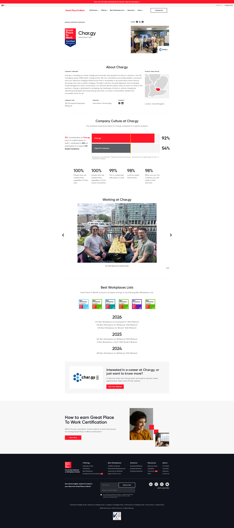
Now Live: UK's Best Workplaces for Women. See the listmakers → (117, 2)
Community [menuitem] (152, 471)
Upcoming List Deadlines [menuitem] (115, 471)
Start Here (73, 438)
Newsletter (229, 5)
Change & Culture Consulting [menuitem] (93, 473)
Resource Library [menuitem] (152, 466)
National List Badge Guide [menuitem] (96, 505)
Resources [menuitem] (152, 463)
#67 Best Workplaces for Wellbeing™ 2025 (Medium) (117, 339)
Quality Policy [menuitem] (160, 505)
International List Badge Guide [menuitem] (134, 505)
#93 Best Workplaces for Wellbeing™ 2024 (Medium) (117, 353)
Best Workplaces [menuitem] (88, 471)
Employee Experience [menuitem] (136, 471)
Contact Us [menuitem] (166, 473)
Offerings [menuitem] (86, 463)
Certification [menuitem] (86, 468)
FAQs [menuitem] (149, 473)
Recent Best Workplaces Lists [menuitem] (116, 468)
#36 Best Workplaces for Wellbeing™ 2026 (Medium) (117, 325)
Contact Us (159, 10)
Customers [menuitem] (166, 468)
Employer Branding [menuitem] (135, 468)
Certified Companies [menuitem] (114, 466)
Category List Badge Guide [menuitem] (114, 505)
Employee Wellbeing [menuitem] (136, 466)
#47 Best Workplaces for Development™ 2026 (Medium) (117, 322)
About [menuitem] (165, 463)
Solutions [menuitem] (133, 463)
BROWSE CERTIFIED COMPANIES (75, 22)
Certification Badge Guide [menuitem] (78, 505)
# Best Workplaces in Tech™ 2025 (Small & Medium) (117, 342)
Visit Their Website (115, 387)
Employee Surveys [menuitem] (88, 466)
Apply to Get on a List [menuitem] (114, 473)
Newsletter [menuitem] (151, 468)
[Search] (222, 5)
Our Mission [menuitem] (166, 466)
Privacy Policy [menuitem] (150, 505)
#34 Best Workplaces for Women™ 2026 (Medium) (117, 328)
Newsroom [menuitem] (166, 471)
